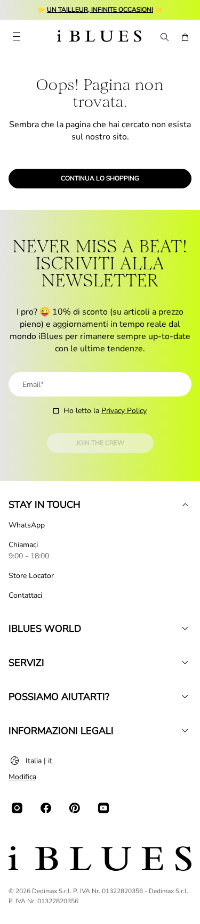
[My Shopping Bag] (185, 37)
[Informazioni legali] (185, 730)
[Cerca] (163, 37)
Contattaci (25, 595)
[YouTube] (103, 807)
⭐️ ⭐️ (100, 9)
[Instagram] (17, 807)
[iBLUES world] (185, 628)
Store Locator (31, 576)
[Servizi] (185, 662)
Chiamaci (23, 545)
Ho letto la (105, 411)
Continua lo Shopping (100, 178)
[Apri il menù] (16, 37)
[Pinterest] (74, 807)
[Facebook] (45, 807)
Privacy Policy (124, 411)
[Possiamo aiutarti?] (185, 696)
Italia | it (39, 761)
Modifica (22, 777)
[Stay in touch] (185, 504)
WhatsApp (27, 525)
